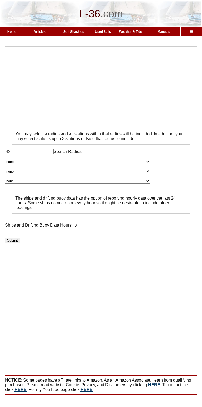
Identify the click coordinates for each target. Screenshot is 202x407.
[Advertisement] (103, 87)
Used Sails (103, 32)
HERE (154, 385)
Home (11, 32)
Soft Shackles (73, 32)
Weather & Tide (130, 32)
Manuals (164, 32)
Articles (40, 32)
